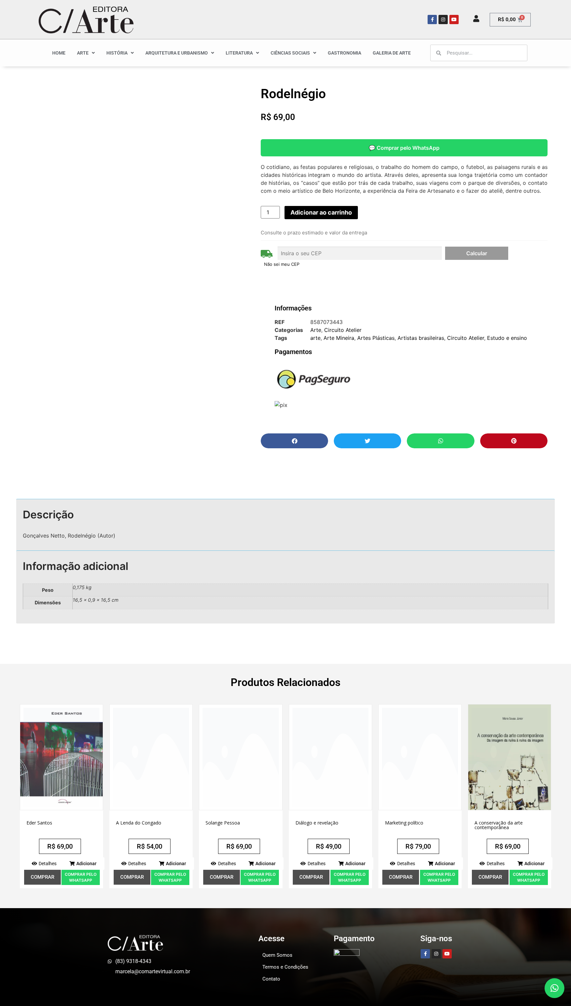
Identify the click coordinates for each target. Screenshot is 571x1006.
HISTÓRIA (117, 53)
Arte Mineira (339, 338)
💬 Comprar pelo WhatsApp (404, 147)
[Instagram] (443, 19)
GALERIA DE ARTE (392, 53)
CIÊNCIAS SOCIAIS (290, 53)
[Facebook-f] (432, 19)
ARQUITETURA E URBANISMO (176, 53)
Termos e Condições (285, 967)
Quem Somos (277, 955)
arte (315, 338)
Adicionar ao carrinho (321, 212)
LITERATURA (239, 53)
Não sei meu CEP (281, 264)
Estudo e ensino (507, 338)
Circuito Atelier (343, 330)
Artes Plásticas (376, 338)
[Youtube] (454, 19)
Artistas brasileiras (421, 338)
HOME (58, 53)
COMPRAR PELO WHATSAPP (80, 877)
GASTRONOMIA (344, 53)
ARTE (83, 53)
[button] (294, 440)
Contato (271, 979)
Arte (315, 330)
